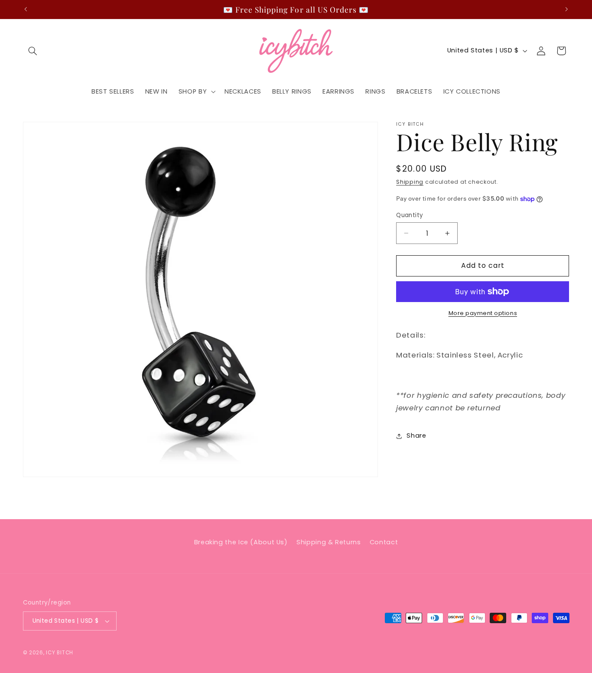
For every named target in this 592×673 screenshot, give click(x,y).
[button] (33, 51)
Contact (384, 542)
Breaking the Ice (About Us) (241, 542)
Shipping (409, 182)
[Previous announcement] (25, 9)
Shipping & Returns (328, 542)
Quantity (409, 215)
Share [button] (416, 436)
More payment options (483, 313)
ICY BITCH (59, 652)
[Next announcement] (566, 9)
